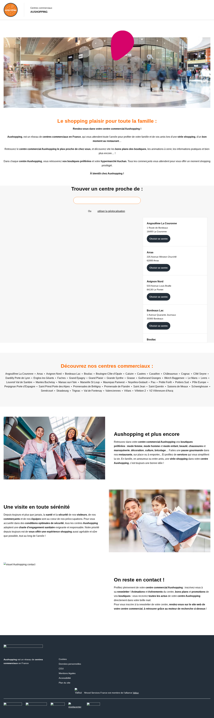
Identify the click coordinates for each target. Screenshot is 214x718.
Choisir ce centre (158, 238)
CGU (61, 668)
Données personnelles (70, 664)
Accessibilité (65, 678)
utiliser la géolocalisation (111, 211)
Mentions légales (67, 673)
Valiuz (136, 692)
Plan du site (64, 682)
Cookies (63, 659)
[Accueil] (11, 10)
